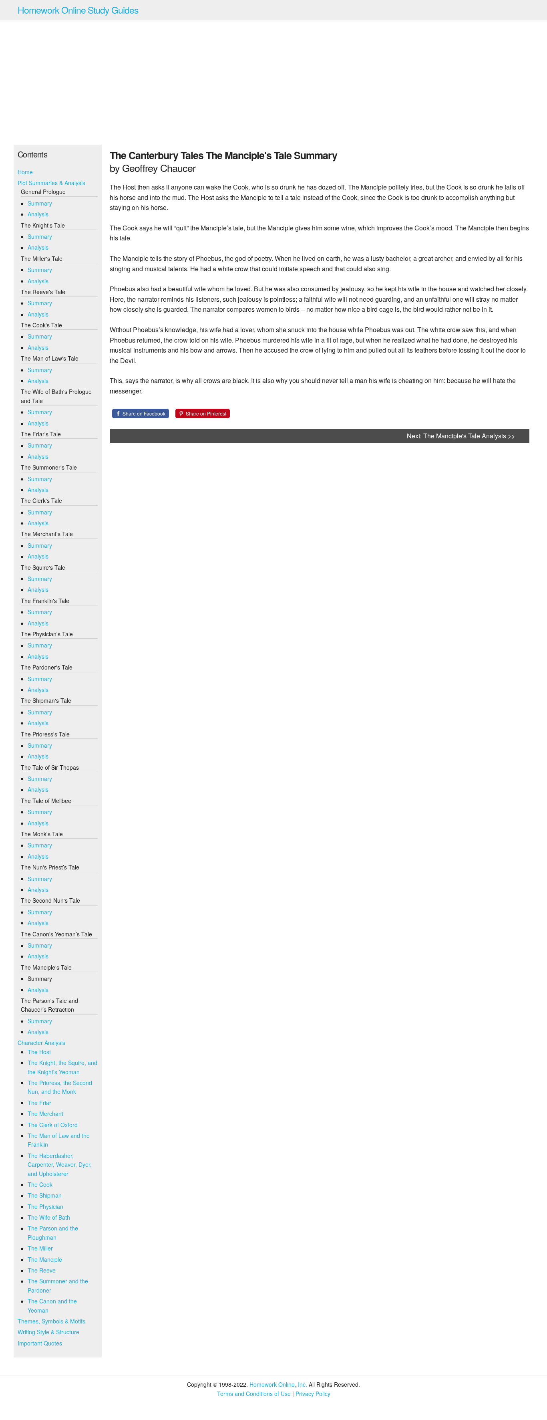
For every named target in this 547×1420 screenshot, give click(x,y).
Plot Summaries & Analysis (51, 183)
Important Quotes (40, 1343)
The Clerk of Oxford (53, 1125)
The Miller (40, 1248)
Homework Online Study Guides (78, 9)
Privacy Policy (313, 1394)
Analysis (38, 214)
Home (25, 172)
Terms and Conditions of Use (254, 1394)
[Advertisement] (273, 82)
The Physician (45, 1206)
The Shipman (45, 1195)
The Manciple (45, 1259)
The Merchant (45, 1113)
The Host (39, 1052)
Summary (40, 203)
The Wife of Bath (49, 1217)
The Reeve (42, 1270)
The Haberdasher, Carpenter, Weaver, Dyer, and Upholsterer (60, 1165)
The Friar (39, 1103)
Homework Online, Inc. (278, 1384)
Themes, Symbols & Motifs (51, 1321)
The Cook (40, 1184)
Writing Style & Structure (48, 1332)
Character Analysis (41, 1043)
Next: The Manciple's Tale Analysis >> (461, 435)
